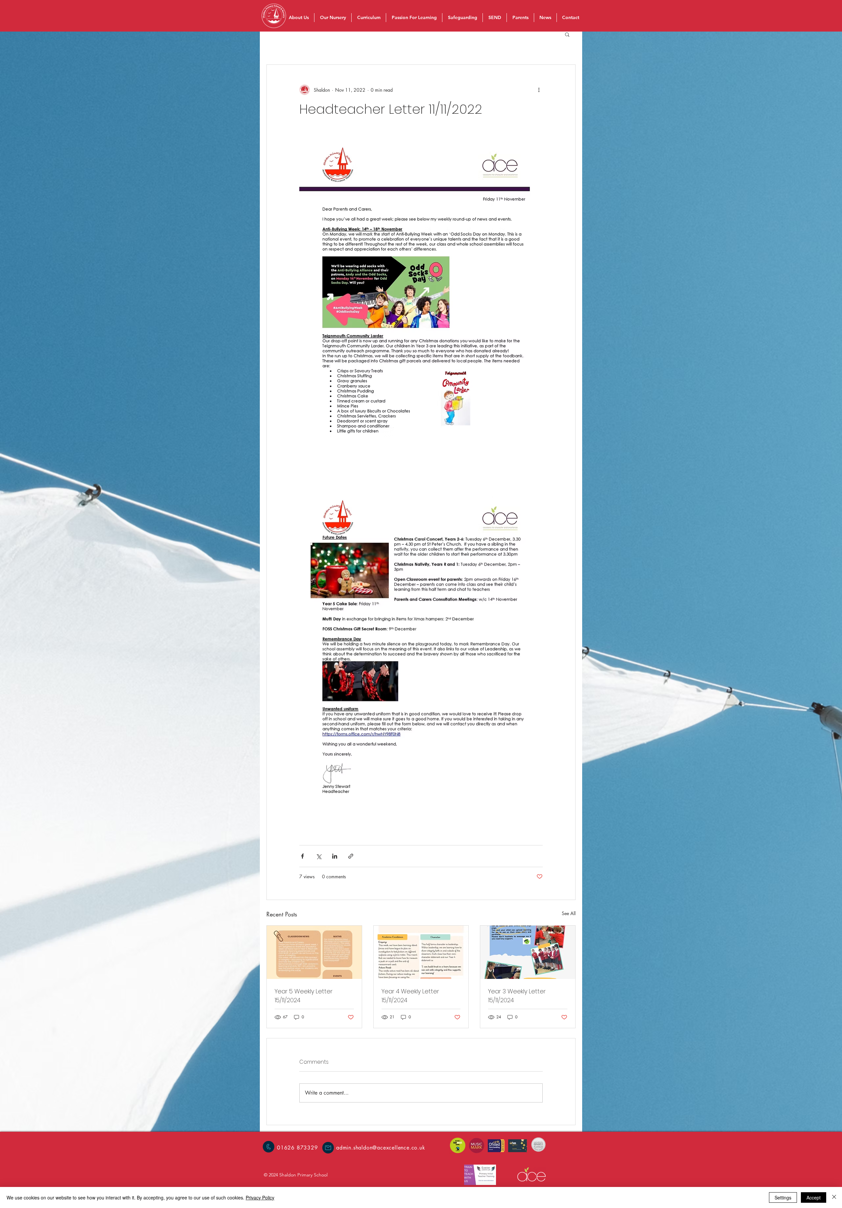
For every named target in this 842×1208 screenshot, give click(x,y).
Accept (813, 1197)
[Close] (834, 1197)
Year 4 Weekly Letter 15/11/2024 (410, 995)
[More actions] (539, 90)
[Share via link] (351, 856)
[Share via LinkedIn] (335, 856)
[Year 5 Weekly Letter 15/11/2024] (314, 952)
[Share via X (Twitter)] (318, 856)
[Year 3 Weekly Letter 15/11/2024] (527, 952)
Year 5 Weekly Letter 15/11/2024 (304, 995)
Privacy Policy (260, 1197)
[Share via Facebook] (302, 856)
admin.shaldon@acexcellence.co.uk (380, 1147)
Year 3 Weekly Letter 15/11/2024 (517, 995)
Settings (783, 1197)
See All (569, 913)
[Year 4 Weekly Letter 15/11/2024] (421, 952)
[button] (567, 34)
